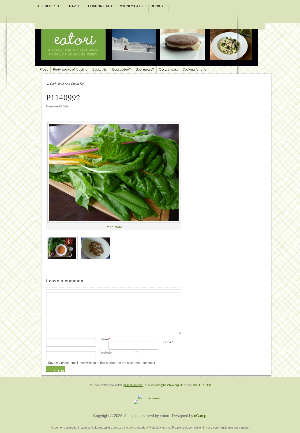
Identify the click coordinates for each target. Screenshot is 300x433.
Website (106, 352)
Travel (73, 6)
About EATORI (201, 385)
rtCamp (200, 416)
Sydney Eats (131, 6)
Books (157, 6)
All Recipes (48, 6)
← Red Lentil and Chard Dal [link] (65, 84)
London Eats (100, 6)
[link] (113, 173)
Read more (113, 227)
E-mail (167, 342)
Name (105, 339)
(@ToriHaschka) (133, 385)
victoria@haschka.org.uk (167, 385)
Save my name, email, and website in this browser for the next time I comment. (102, 363)
